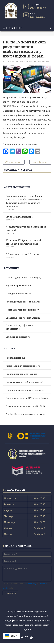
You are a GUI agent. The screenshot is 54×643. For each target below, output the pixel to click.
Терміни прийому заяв (18, 285)
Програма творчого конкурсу (22, 309)
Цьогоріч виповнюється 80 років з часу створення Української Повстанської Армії (41, 162)
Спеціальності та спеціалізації (23, 317)
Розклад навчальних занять (21, 373)
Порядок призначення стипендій (25, 390)
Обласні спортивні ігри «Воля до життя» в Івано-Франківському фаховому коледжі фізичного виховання (24, 201)
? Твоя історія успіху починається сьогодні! (26, 228)
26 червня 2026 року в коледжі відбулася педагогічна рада (23, 242)
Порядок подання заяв (18, 293)
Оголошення (43, 61)
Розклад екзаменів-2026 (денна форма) (27, 398)
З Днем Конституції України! (23, 254)
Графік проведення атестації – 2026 (25, 406)
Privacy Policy (30, 584)
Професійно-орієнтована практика (25, 414)
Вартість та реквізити (18, 336)
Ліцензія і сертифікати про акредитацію (21, 327)
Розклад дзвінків (15, 357)
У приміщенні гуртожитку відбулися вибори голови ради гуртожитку (15, 162)
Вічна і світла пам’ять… (19, 216)
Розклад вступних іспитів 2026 (23, 301)
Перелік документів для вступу (23, 277)
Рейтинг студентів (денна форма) (24, 381)
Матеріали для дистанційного (23, 365)
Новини (32, 61)
